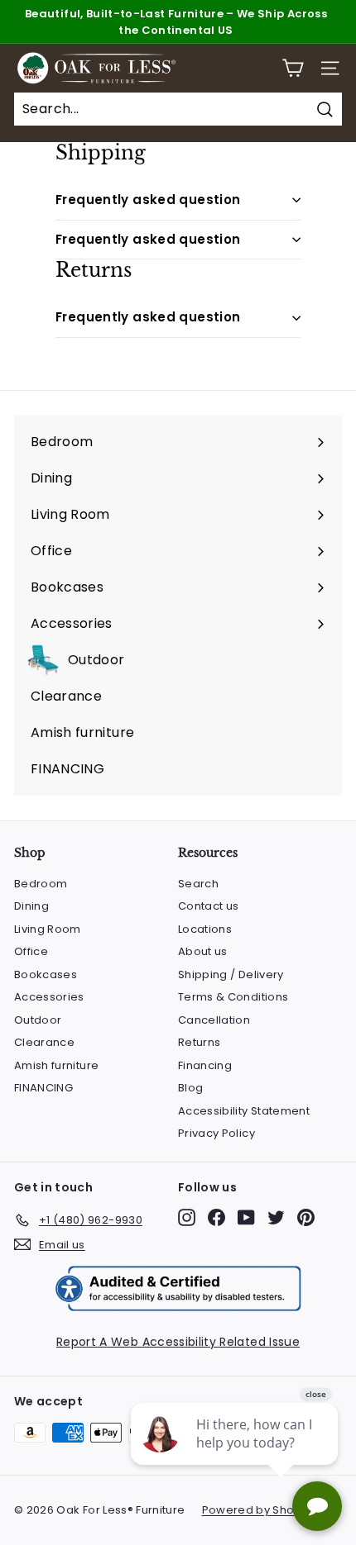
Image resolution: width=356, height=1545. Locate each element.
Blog (190, 1088)
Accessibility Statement (244, 1111)
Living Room (47, 929)
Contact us (208, 906)
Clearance (44, 1042)
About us (203, 951)
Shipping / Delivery (231, 974)
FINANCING (43, 1088)
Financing (205, 1065)
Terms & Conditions (233, 997)
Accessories (49, 997)
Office (31, 951)
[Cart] (292, 68)
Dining (31, 906)
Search (198, 883)
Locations (205, 929)
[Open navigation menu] (330, 68)
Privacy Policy (216, 1133)
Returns (199, 1042)
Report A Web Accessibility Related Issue (178, 1341)
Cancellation (214, 1020)
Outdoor (37, 1020)
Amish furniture (56, 1065)
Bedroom (40, 883)
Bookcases (45, 974)
